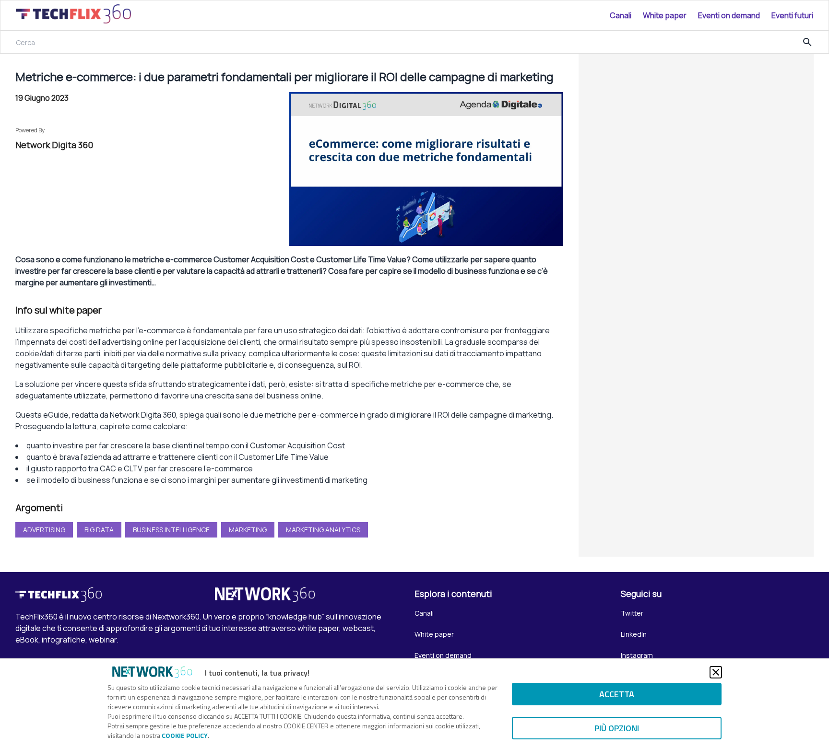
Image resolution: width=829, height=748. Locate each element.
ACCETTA (616, 694)
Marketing (248, 529)
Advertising (44, 529)
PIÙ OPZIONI (616, 728)
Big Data (99, 529)
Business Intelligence (171, 529)
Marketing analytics (323, 529)
